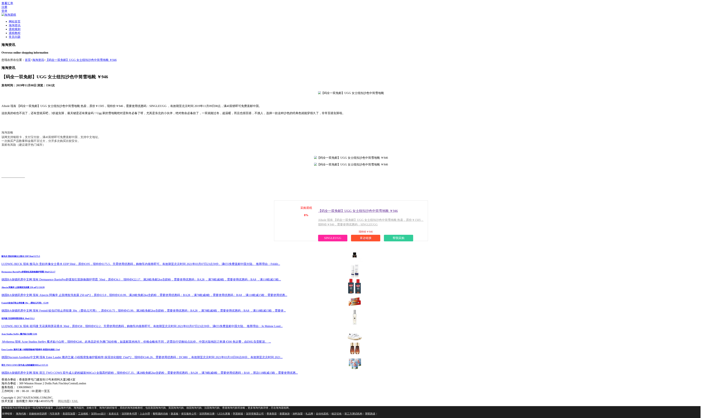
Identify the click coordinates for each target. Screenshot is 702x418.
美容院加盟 (69, 413)
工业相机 (83, 413)
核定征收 (336, 413)
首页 (28, 59)
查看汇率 (7, 3)
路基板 (174, 413)
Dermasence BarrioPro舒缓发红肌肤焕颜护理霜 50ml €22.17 (28, 272)
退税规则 (14, 29)
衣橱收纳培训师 (38, 413)
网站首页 (14, 21)
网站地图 (64, 401)
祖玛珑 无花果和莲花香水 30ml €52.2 (18, 318)
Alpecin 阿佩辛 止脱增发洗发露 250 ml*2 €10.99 (23, 287)
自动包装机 (322, 413)
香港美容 (272, 413)
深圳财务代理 (129, 413)
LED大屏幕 (223, 413)
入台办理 (145, 413)
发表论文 (114, 413)
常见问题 (14, 36)
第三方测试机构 (353, 413)
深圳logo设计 (98, 413)
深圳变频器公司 (255, 413)
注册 (4, 7)
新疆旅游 (285, 413)
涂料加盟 (297, 413)
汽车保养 (55, 413)
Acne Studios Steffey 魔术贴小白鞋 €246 (19, 334)
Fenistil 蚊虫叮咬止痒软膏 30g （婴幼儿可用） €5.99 (24, 303)
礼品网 (309, 413)
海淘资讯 (14, 25)
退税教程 (14, 33)
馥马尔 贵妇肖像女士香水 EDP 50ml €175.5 (20, 256)
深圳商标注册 (207, 413)
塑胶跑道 (370, 413)
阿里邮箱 (238, 413)
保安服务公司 (189, 413)
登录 (4, 10)
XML (75, 401)
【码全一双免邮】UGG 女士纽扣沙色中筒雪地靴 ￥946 (81, 59)
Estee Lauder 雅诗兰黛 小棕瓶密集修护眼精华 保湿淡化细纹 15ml (30, 349)
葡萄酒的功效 (160, 413)
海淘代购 (21, 413)
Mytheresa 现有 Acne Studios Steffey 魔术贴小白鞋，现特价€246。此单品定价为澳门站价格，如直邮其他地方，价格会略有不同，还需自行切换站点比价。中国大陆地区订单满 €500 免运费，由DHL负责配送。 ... (136, 341)
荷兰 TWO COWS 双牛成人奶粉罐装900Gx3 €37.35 (24, 365)
